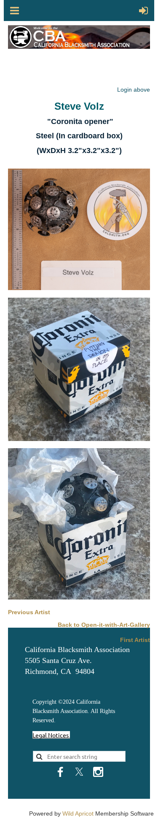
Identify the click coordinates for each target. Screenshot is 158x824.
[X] (79, 772)
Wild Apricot (78, 813)
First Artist (135, 639)
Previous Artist (29, 612)
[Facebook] (60, 772)
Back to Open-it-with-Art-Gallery (104, 624)
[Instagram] (98, 772)
